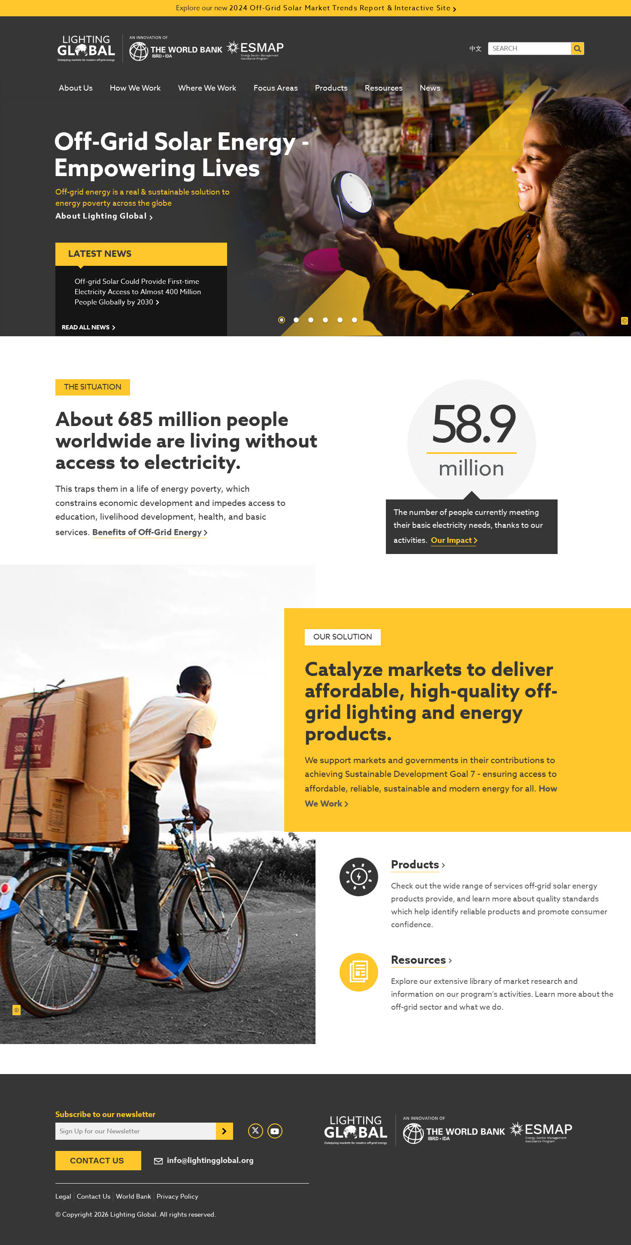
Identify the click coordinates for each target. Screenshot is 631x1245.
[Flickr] (274, 1130)
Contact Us (97, 1160)
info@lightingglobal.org (210, 1160)
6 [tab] (354, 320)
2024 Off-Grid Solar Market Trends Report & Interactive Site (340, 8)
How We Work (135, 88)
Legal (63, 1196)
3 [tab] (310, 320)
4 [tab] (325, 320)
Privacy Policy (177, 1196)
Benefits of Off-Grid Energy (147, 532)
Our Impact (451, 540)
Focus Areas (276, 88)
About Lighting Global (101, 216)
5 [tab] (340, 320)
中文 (476, 48)
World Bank (133, 1196)
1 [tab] (281, 320)
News (430, 88)
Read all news (85, 327)
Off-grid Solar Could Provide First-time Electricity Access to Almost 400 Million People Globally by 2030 (138, 292)
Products (331, 88)
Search (577, 48)
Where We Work (207, 88)
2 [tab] (296, 320)
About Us (76, 88)
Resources (384, 88)
